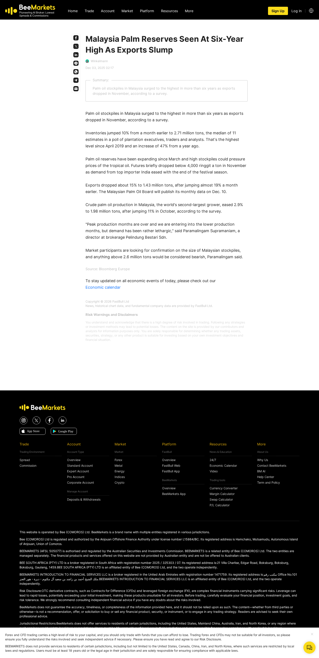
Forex (118, 460)
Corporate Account (80, 482)
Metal (118, 465)
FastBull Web (171, 465)
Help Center (265, 477)
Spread (25, 460)
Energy (120, 471)
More (189, 11)
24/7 (213, 460)
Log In (296, 11)
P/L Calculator (220, 505)
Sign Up (277, 11)
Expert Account (78, 471)
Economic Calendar (223, 465)
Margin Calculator (222, 494)
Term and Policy (268, 482)
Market (127, 11)
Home (73, 11)
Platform (147, 11)
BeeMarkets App (174, 494)
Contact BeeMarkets (271, 465)
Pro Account (75, 477)
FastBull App (171, 471)
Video (214, 471)
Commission (28, 465)
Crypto (119, 482)
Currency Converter (224, 488)
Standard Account (80, 465)
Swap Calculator (221, 499)
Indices (120, 477)
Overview (74, 460)
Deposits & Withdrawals (83, 499)
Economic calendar (103, 287)
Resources (169, 11)
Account (108, 11)
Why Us (262, 460)
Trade (89, 11)
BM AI (261, 471)
